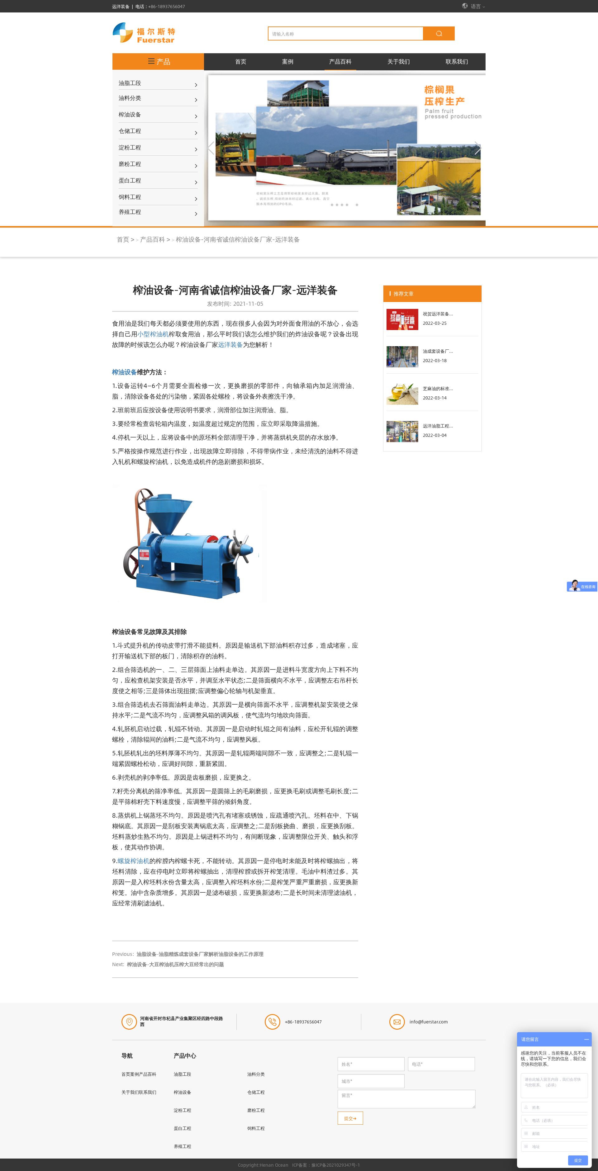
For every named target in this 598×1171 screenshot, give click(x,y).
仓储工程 (256, 1091)
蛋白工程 (182, 1128)
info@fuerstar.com (429, 1021)
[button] (332, 205)
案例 (287, 61)
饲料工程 (256, 1128)
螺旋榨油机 (134, 860)
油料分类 (256, 1073)
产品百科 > (155, 239)
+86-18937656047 (166, 6)
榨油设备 (182, 1091)
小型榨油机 (153, 333)
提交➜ (350, 1118)
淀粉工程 (182, 1110)
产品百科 (340, 61)
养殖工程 (182, 1146)
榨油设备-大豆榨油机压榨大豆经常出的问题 (175, 964)
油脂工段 (182, 1073)
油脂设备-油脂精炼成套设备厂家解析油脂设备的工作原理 (199, 954)
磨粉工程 (256, 1110)
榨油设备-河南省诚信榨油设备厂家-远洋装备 (238, 239)
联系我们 (457, 61)
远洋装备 (230, 344)
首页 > (125, 239)
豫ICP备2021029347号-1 (335, 1164)
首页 (240, 61)
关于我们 (398, 61)
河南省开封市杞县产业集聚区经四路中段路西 (181, 1021)
